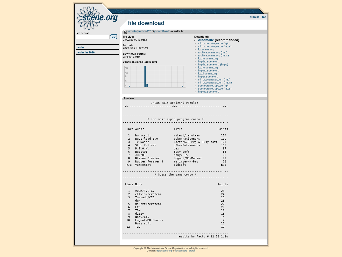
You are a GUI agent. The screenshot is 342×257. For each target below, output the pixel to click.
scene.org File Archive (98, 17)
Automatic (206, 40)
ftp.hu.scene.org (208, 58)
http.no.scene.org (208, 70)
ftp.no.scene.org (208, 67)
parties (141, 31)
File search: (83, 33)
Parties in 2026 (85, 52)
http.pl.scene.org (208, 76)
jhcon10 (159, 31)
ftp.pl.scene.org (207, 73)
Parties (80, 47)
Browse (254, 16)
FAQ (264, 16)
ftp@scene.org (164, 250)
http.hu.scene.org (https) (213, 64)
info (167, 31)
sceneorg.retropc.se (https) (215, 88)
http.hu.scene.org (208, 61)
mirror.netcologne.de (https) (215, 46)
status (192, 250)
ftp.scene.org (206, 49)
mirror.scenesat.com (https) (215, 82)
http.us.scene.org (208, 91)
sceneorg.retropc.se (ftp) (213, 85)
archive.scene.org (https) (213, 55)
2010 (150, 31)
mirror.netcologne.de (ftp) (213, 43)
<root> (132, 31)
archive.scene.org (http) (212, 52)
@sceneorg (181, 250)
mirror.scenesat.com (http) (214, 79)
